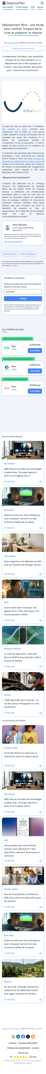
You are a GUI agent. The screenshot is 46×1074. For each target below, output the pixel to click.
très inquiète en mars (14, 129)
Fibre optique (28, 253)
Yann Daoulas (12, 43)
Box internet (8, 7)
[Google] (13, 1037)
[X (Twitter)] (28, 1037)
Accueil (4, 1028)
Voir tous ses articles (13, 241)
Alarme (40, 7)
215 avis (32, 1057)
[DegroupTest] (14, 3)
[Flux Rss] (33, 1037)
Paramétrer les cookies (23, 1063)
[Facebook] (23, 1037)
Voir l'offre (35, 350)
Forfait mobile (22, 7)
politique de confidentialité (16, 309)
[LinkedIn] (18, 1037)
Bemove (38, 1060)
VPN (32, 7)
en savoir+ (14, 265)
